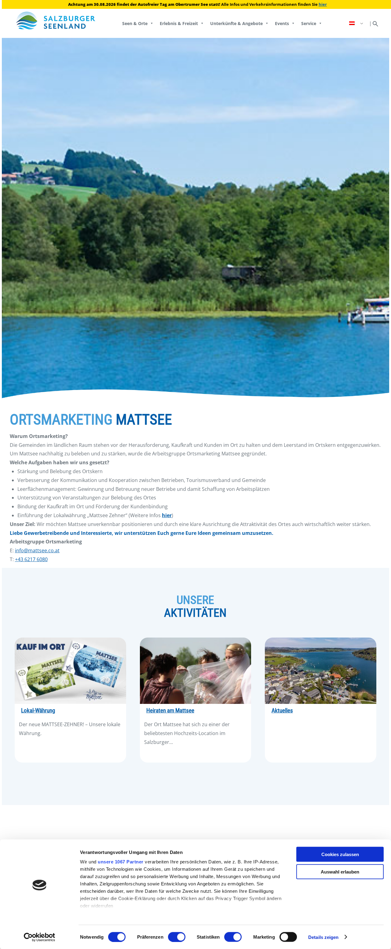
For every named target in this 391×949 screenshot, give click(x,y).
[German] (357, 23)
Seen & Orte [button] (135, 23)
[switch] (176, 937)
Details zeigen (323, 937)
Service (308, 23)
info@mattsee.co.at (37, 550)
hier (323, 4)
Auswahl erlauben (340, 871)
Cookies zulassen (340, 854)
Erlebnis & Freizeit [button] (179, 23)
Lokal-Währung (38, 710)
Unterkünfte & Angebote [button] (236, 23)
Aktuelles (282, 710)
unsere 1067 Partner (121, 861)
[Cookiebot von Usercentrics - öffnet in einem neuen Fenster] (39, 937)
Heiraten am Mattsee (170, 710)
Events (282, 23)
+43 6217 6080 (31, 559)
